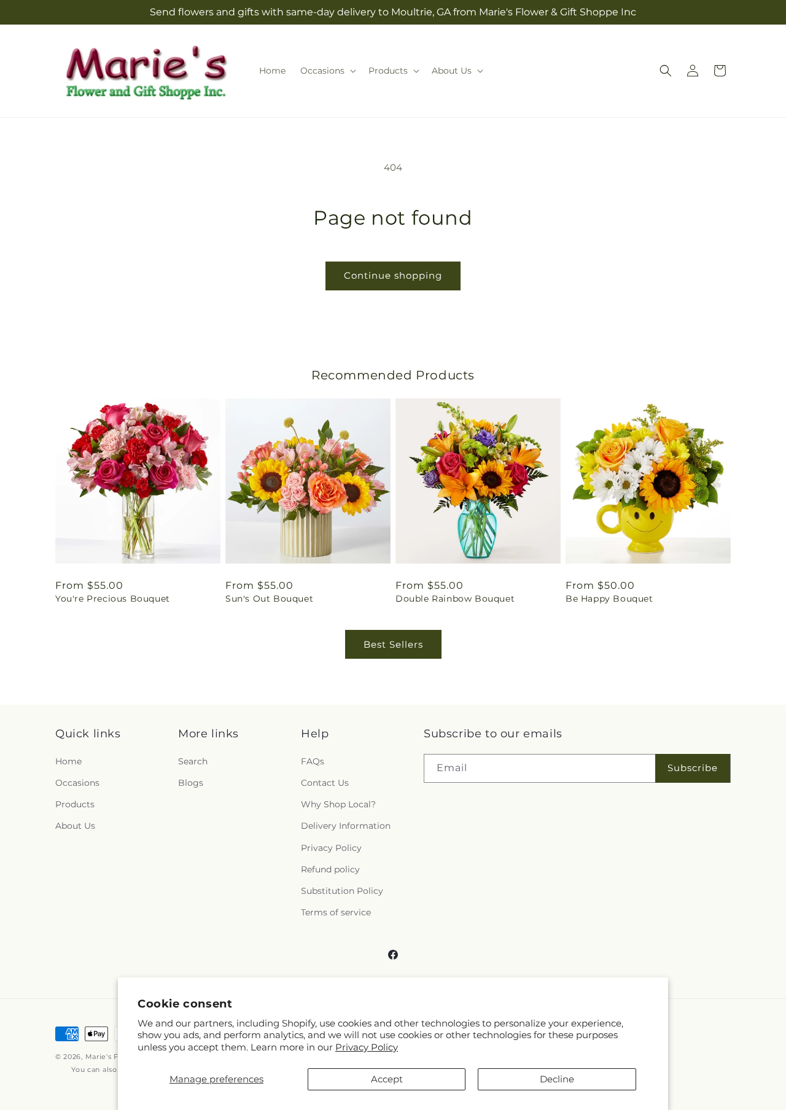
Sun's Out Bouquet (269, 598)
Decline (557, 1079)
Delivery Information (346, 825)
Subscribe (692, 768)
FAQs (312, 761)
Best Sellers (393, 644)
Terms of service (336, 912)
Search (193, 761)
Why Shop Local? (338, 804)
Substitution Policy (342, 890)
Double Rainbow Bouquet (455, 598)
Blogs (190, 782)
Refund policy (330, 869)
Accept (387, 1079)
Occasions (77, 782)
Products (75, 804)
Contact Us (325, 782)
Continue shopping (393, 275)
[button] (327, 70)
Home (68, 761)
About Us (75, 825)
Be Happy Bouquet (609, 598)
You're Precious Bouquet (112, 598)
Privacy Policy (366, 1047)
